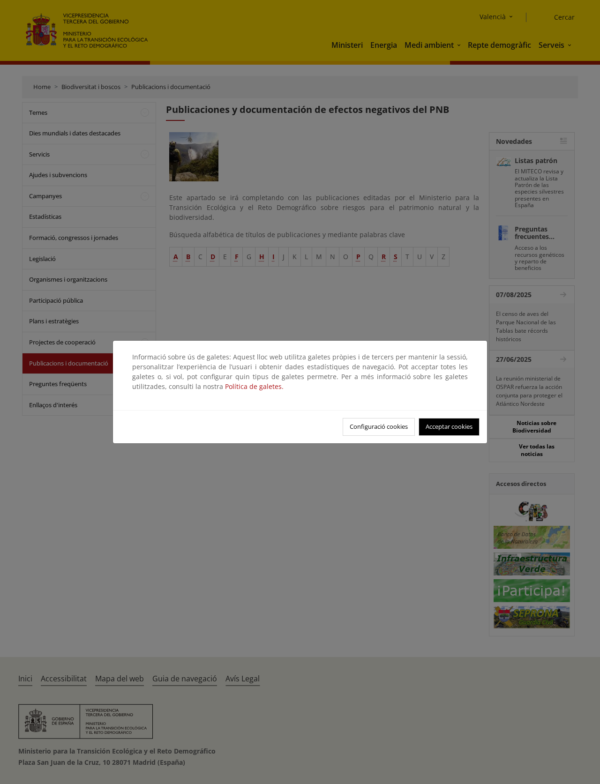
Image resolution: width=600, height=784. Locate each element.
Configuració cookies (379, 426)
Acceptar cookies (449, 426)
